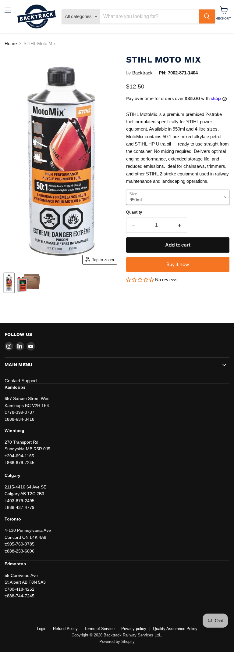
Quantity (134, 212)
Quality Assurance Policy (175, 628)
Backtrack (142, 72)
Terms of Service (99, 628)
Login (41, 628)
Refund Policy (65, 628)
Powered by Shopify (117, 641)
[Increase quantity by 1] (179, 225)
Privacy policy (133, 628)
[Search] (207, 16)
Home (11, 43)
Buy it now (177, 264)
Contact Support (21, 380)
